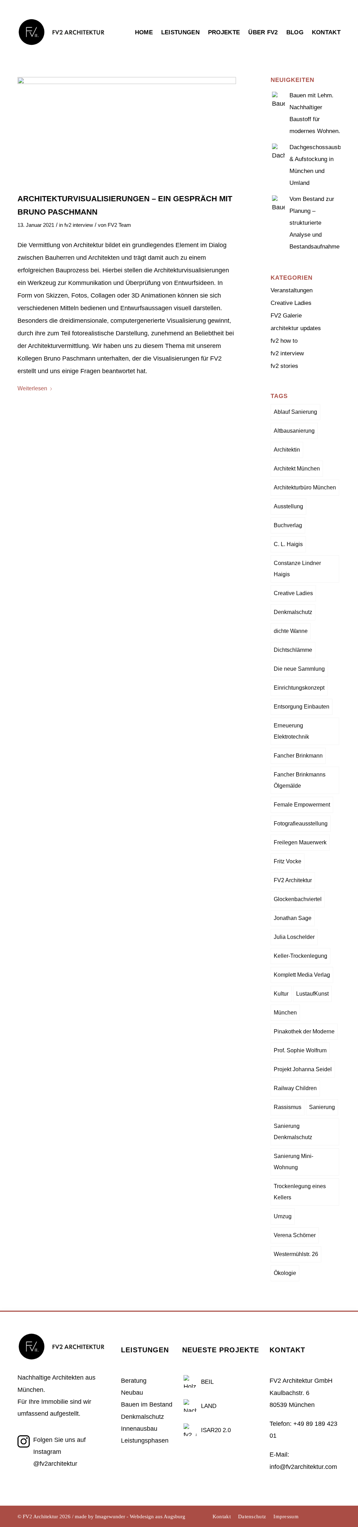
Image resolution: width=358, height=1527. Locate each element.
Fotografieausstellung (301, 824)
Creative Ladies (291, 303)
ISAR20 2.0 (216, 1430)
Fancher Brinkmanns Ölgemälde (299, 780)
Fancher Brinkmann (298, 756)
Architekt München (297, 469)
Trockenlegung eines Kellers (300, 1191)
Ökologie (285, 1273)
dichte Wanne (291, 631)
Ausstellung (288, 506)
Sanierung (322, 1107)
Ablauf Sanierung (295, 412)
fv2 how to (284, 340)
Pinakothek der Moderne (304, 1031)
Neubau (132, 1392)
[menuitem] (146, 46)
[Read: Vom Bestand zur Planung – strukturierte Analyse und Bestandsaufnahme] (278, 201)
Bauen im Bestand (146, 1404)
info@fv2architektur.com (303, 1466)
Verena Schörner (295, 1235)
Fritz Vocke (287, 861)
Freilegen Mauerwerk (300, 842)
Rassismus (287, 1107)
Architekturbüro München (305, 487)
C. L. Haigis (288, 544)
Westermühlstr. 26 (296, 1254)
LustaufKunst (312, 994)
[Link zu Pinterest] (335, 1516)
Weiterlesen (32, 388)
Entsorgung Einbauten (301, 707)
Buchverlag (288, 525)
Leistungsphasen (145, 1440)
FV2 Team (119, 225)
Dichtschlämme (293, 650)
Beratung (133, 1380)
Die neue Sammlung (299, 669)
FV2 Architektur (293, 880)
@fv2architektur (55, 1463)
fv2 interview (78, 225)
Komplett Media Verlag (302, 975)
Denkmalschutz (293, 612)
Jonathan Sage (293, 918)
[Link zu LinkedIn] (325, 1516)
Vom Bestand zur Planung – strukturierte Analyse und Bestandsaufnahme (314, 223)
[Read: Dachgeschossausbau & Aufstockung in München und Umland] (278, 149)
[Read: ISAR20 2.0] (190, 1429)
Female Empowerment (302, 805)
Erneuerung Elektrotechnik (291, 731)
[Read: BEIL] (190, 1381)
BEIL (207, 1382)
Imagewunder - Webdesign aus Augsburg (140, 1516)
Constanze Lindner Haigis (297, 568)
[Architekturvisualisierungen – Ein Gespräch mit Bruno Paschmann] (126, 132)
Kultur (281, 994)
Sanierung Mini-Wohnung (293, 1161)
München (285, 1013)
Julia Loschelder (294, 937)
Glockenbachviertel (298, 899)
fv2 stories (284, 366)
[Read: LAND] (190, 1405)
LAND (208, 1406)
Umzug (283, 1216)
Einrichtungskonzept (299, 688)
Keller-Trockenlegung (300, 956)
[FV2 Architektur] (61, 48)
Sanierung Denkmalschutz (293, 1131)
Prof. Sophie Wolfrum (300, 1050)
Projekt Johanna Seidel (303, 1069)
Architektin (287, 450)
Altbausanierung (294, 431)
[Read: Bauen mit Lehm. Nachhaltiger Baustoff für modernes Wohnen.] (278, 97)
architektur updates (296, 328)
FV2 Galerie (286, 315)
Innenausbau (139, 1428)
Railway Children (295, 1088)
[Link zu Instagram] (314, 1516)
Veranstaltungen (292, 290)
